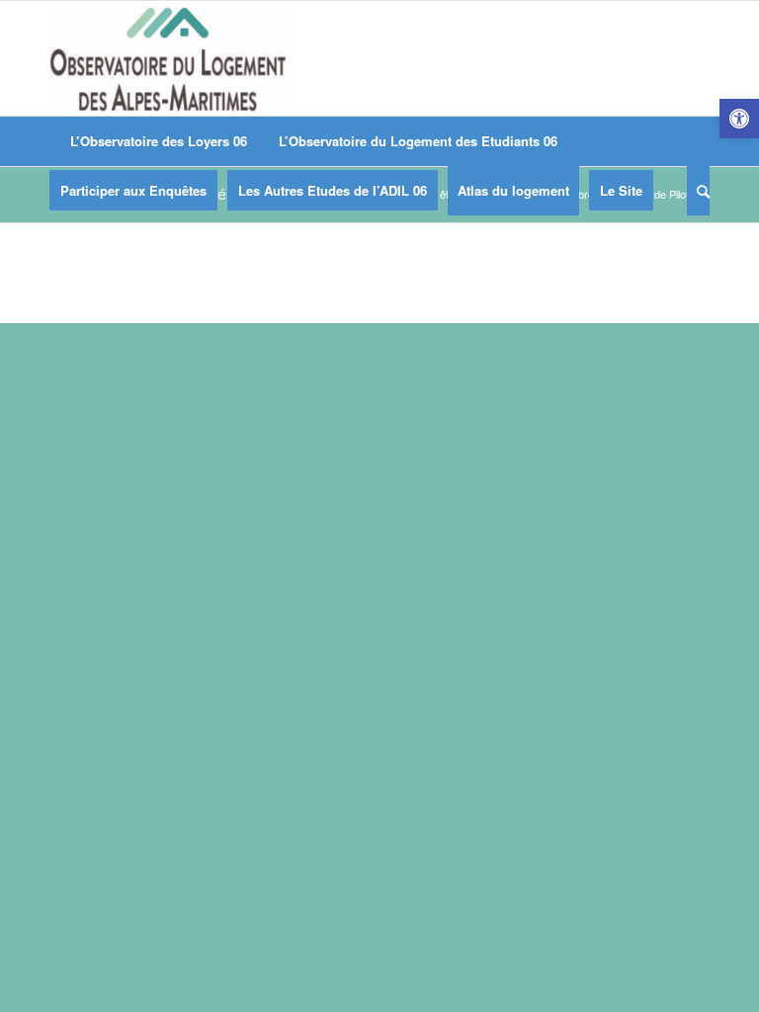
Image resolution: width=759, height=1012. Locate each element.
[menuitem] (158, 141)
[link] (739, 118)
